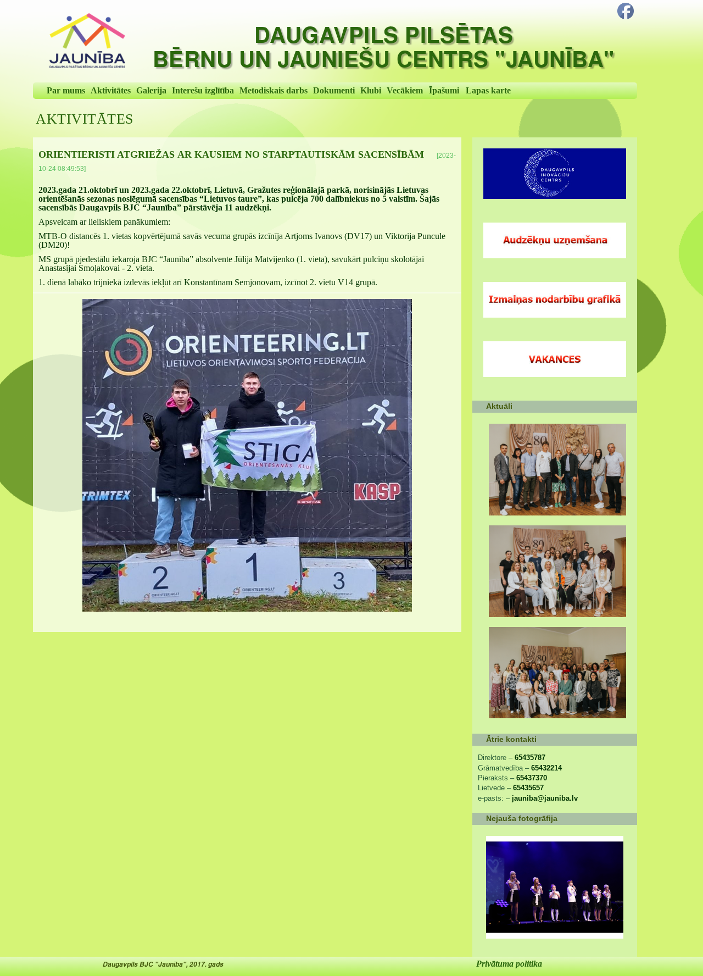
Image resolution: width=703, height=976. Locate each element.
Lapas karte (488, 90)
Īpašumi (444, 90)
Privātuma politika (509, 963)
